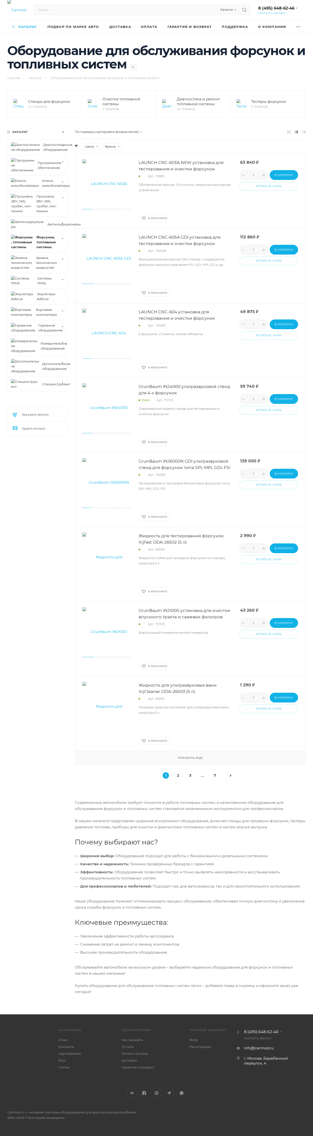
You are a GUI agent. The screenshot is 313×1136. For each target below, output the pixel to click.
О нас (63, 1040)
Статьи (63, 1067)
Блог (62, 1060)
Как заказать (132, 1040)
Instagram (156, 1093)
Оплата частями (135, 1053)
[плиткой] (289, 132)
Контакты (66, 1047)
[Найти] (244, 10)
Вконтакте (131, 1093)
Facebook (144, 1093)
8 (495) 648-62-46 (276, 8)
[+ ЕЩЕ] (298, 26)
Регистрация (200, 1047)
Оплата (128, 1047)
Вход (194, 1040)
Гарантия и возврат (138, 1067)
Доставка (129, 1060)
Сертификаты (69, 1053)
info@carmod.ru (259, 1048)
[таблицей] (304, 132)
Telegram (169, 1093)
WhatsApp (181, 1093)
